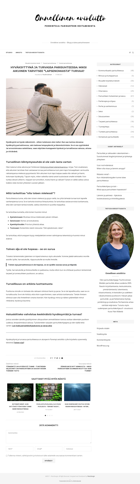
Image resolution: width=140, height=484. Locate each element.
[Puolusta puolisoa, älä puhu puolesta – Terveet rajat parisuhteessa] (49, 392)
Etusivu (9, 52)
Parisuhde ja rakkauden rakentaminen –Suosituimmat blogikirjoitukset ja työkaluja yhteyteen (114, 156)
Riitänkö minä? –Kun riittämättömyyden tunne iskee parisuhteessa (20, 406)
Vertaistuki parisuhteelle (116, 137)
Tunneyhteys (116, 126)
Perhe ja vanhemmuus (116, 106)
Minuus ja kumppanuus (116, 76)
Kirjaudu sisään (103, 328)
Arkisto (19, 52)
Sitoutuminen (116, 116)
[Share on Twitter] (57, 358)
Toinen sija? (19, 342)
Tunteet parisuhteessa (65, 63)
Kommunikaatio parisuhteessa (116, 70)
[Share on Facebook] (54, 358)
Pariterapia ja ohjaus (116, 101)
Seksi (116, 111)
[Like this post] (52, 358)
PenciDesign (91, 476)
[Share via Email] (62, 358)
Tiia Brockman (47, 75)
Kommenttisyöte (103, 340)
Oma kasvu (116, 91)
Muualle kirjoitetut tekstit (32, 63)
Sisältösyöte (102, 334)
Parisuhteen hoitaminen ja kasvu (116, 96)
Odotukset (116, 86)
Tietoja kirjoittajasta (34, 52)
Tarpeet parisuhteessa (49, 63)
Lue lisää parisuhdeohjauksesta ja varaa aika (32, 325)
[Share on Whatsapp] (59, 358)
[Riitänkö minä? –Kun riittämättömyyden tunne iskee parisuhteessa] (20, 392)
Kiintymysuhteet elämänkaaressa (54, 167)
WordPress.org (103, 345)
